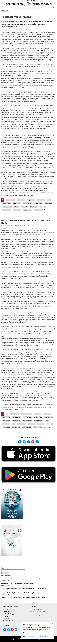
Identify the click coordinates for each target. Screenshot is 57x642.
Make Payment (7, 622)
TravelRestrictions (39, 210)
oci (45, 206)
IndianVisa (16, 206)
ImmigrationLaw (17, 203)
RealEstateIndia (17, 210)
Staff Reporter (21, 29)
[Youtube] (33, 442)
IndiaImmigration (38, 417)
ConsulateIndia (21, 200)
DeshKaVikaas (37, 414)
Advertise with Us (8, 620)
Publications (6, 611)
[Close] (52, 623)
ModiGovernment (22, 424)
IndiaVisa (47, 420)
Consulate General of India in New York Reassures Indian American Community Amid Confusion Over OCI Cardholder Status (27, 24)
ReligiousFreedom (27, 210)
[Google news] (37, 442)
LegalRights (24, 206)
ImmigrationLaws (27, 417)
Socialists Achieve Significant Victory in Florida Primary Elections (20, 593)
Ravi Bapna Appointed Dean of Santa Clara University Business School (21, 579)
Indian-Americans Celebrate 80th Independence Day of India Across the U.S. (23, 588)
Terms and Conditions (9, 615)
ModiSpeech (32, 424)
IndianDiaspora (38, 203)
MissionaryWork (6, 424)
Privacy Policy (7, 613)
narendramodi (40, 424)
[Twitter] (24, 442)
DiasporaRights (31, 200)
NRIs (41, 206)
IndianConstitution (27, 203)
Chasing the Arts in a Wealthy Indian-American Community (18, 583)
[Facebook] (20, 442)
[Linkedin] (28, 442)
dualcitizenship (40, 200)
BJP (7, 414)
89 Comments (47, 427)
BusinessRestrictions (26, 414)
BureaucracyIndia (10, 200)
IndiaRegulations (38, 420)
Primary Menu (5, 10)
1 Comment (47, 210)
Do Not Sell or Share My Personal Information (35, 636)
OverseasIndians (7, 210)
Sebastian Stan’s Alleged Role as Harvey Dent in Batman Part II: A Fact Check (23, 597)
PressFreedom (6, 427)
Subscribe (6, 618)
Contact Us (6, 617)
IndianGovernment (7, 206)
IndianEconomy (48, 203)
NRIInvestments (33, 206)
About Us (5, 609)
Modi (14, 424)
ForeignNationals (7, 203)
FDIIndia (49, 200)
